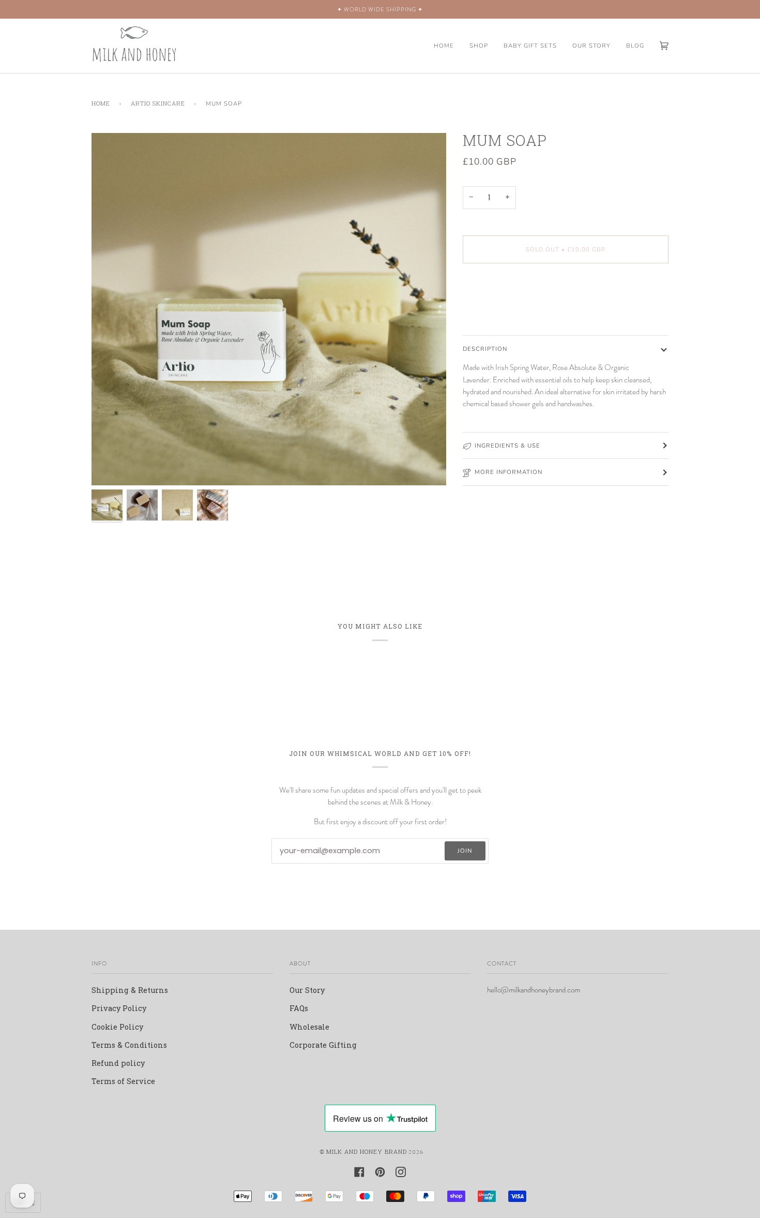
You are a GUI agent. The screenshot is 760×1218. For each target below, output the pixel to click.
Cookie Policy (117, 1027)
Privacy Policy (119, 1008)
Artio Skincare (158, 103)
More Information (508, 472)
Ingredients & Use (507, 445)
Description (485, 349)
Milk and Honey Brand (366, 1151)
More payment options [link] (506, 313)
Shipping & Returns (130, 990)
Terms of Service (123, 1081)
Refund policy (118, 1063)
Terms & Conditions (129, 1045)
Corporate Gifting (323, 1045)
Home (101, 103)
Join (465, 850)
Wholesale (309, 1027)
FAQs (299, 1008)
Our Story (307, 990)
